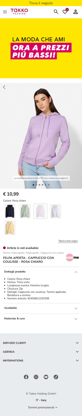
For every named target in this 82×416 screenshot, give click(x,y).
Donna (6, 252)
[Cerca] (56, 11)
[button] (33, 185)
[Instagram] (36, 376)
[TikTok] (56, 376)
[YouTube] (46, 376)
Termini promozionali (41, 407)
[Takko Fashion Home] (19, 11)
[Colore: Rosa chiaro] (40, 211)
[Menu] (5, 11)
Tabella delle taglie (68, 240)
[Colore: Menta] (25, 211)
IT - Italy (41, 400)
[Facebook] (26, 376)
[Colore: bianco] (56, 211)
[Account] (75, 11)
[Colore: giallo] (10, 227)
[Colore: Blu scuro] (10, 211)
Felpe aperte (18, 252)
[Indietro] (4, 87)
